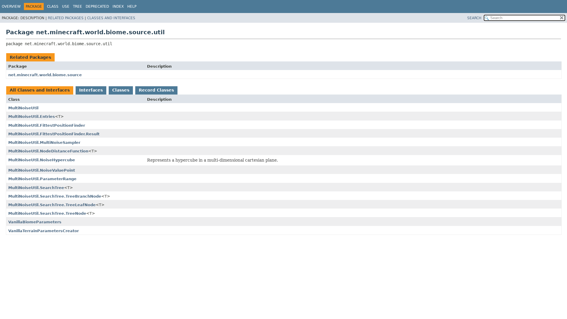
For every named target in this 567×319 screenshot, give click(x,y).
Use (65, 6)
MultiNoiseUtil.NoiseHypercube (41, 160)
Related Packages (66, 18)
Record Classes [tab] (156, 90)
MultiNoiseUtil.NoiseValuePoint (41, 170)
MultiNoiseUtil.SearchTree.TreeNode (47, 213)
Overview (11, 6)
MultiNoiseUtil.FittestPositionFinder (46, 125)
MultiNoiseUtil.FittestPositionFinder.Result (54, 134)
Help (131, 6)
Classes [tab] (120, 90)
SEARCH (474, 18)
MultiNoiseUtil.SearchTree (36, 187)
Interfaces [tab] (91, 90)
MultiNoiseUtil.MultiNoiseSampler (44, 142)
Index (118, 6)
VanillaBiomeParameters (34, 222)
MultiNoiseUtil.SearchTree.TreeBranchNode (54, 196)
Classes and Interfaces (111, 18)
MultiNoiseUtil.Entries (31, 116)
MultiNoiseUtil (23, 108)
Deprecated (97, 6)
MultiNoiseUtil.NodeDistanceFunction (48, 151)
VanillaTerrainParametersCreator (43, 231)
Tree (77, 6)
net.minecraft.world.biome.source (45, 75)
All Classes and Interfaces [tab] (40, 90)
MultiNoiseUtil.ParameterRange (42, 179)
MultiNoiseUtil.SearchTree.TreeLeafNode (52, 205)
